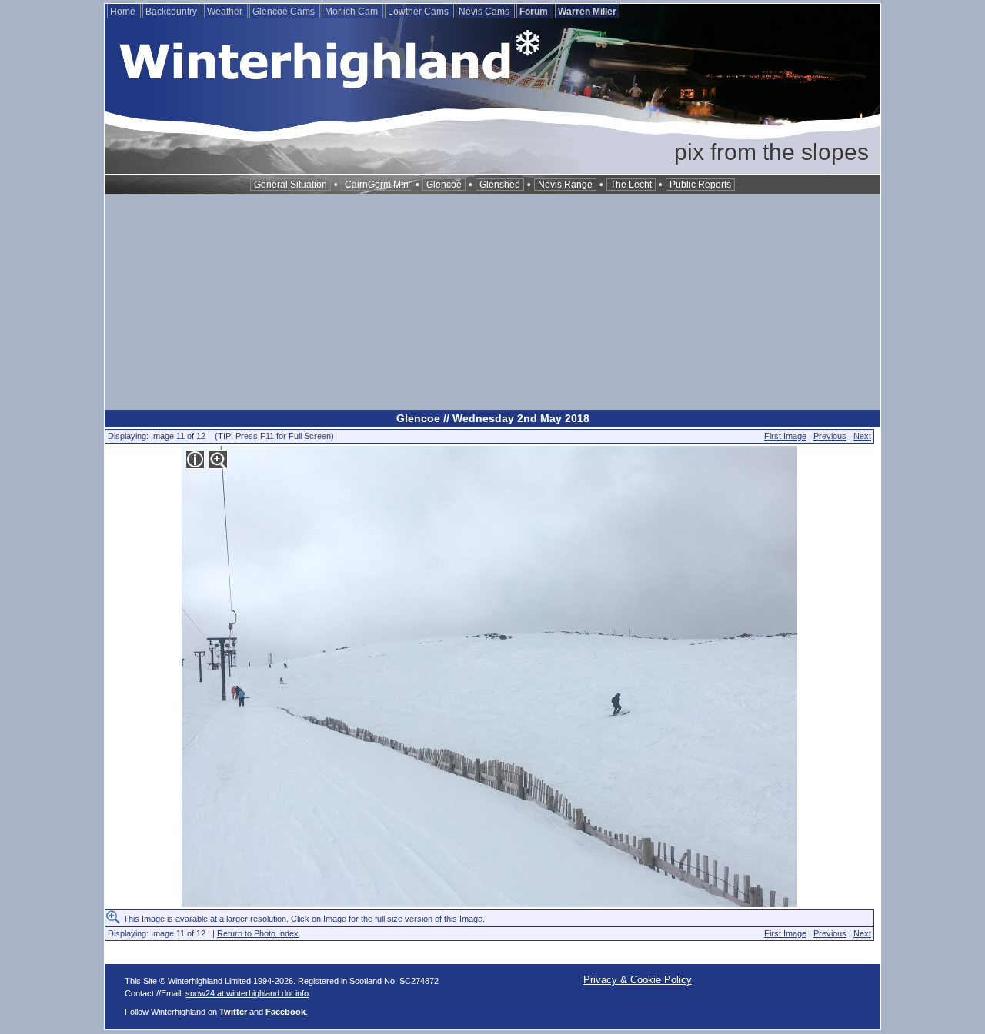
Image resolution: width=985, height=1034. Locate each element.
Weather (226, 11)
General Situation (290, 184)
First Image (785, 436)
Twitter (233, 1011)
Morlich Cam (352, 11)
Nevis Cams (485, 11)
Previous (829, 436)
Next (862, 436)
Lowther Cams (419, 11)
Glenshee (499, 184)
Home (124, 11)
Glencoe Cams (284, 11)
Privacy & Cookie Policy (637, 980)
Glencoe (444, 184)
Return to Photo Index (258, 933)
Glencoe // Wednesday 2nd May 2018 (492, 418)
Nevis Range (565, 184)
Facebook (285, 1011)
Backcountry (172, 11)
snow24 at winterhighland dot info (247, 993)
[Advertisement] (492, 302)
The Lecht (631, 184)
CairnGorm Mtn (377, 184)
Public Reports (700, 184)
